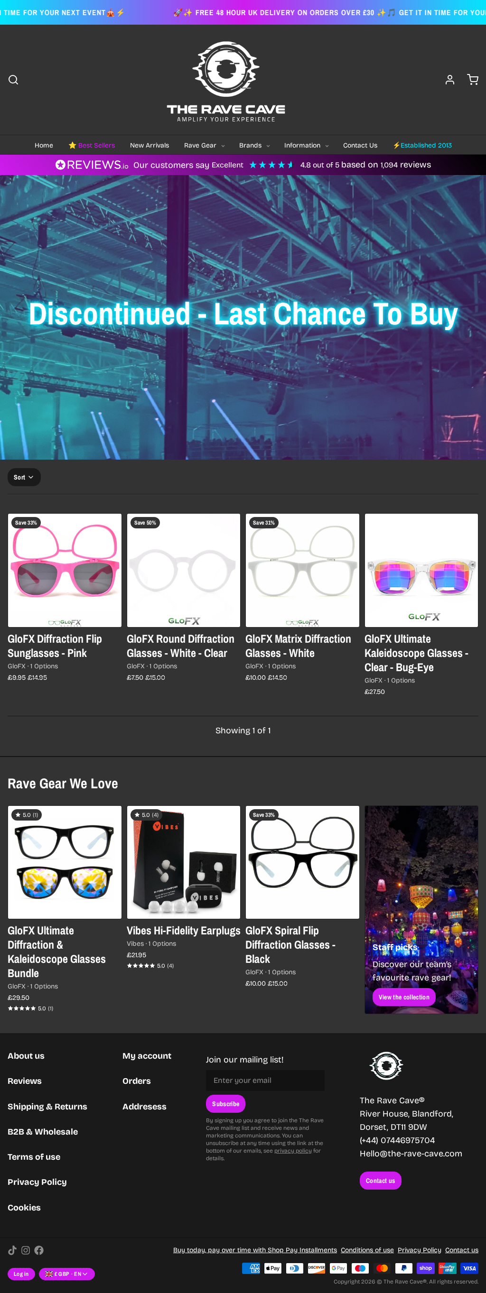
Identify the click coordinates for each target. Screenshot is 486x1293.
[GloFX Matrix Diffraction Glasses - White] (302, 570)
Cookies (24, 1207)
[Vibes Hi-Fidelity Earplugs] (184, 862)
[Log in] (446, 79)
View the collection (404, 997)
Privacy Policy (37, 1182)
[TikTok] (12, 1250)
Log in (21, 1274)
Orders (136, 1081)
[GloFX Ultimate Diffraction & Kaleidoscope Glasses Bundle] (65, 862)
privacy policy (293, 1150)
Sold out (64, 614)
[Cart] (468, 79)
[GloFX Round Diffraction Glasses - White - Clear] (184, 570)
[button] (421, 614)
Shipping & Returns (47, 1106)
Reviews (25, 1081)
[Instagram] (25, 1250)
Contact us (380, 1180)
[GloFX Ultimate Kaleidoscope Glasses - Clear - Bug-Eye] (421, 570)
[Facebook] (39, 1250)
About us (26, 1056)
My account (146, 1056)
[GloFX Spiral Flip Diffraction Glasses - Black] (302, 862)
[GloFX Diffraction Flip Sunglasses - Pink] (65, 570)
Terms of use (34, 1157)
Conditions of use (367, 1250)
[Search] (13, 79)
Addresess (144, 1106)
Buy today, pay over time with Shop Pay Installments (255, 1250)
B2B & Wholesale (43, 1132)
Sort (19, 477)
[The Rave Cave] (226, 79)
